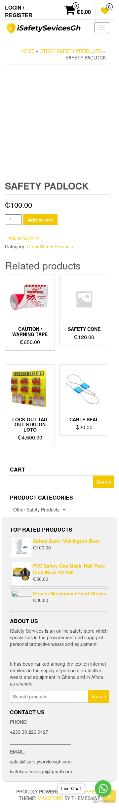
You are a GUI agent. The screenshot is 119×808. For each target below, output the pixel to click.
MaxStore (50, 798)
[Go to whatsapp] (103, 788)
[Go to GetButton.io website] (103, 801)
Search (98, 696)
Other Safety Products (71, 51)
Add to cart (40, 219)
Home (27, 51)
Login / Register (18, 11)
